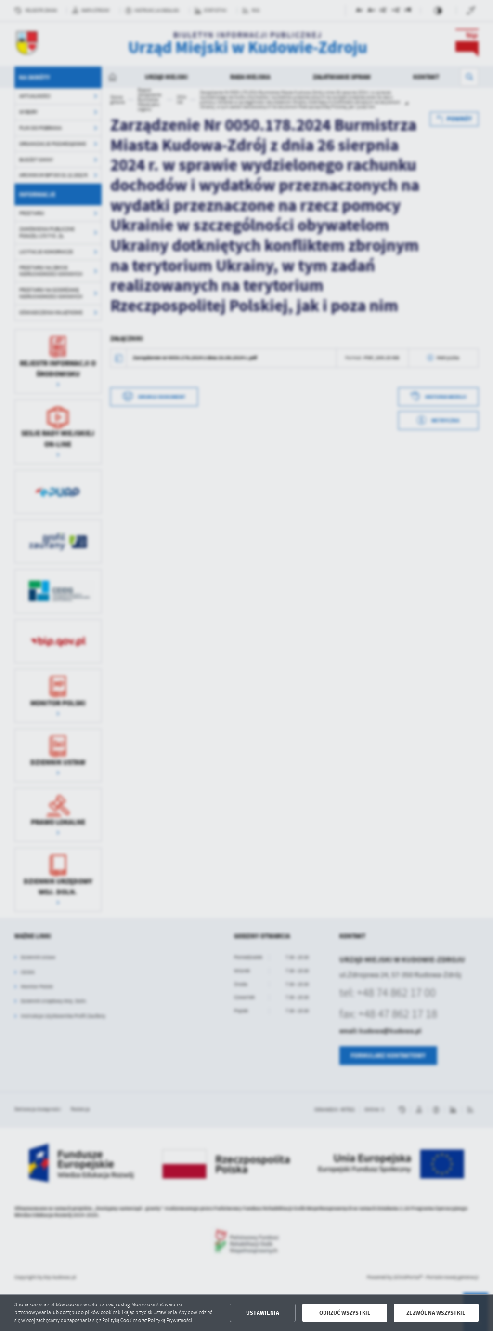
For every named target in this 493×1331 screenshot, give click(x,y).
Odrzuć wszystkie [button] (345, 1313)
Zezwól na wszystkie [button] (436, 1313)
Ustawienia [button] (262, 1313)
